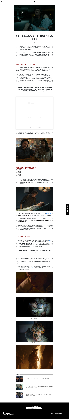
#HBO (31, 42)
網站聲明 (60, 413)
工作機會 (56, 413)
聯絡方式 (52, 413)
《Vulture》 (41, 75)
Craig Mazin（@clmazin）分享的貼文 (34, 127)
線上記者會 (51, 240)
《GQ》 (31, 267)
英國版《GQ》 (49, 213)
